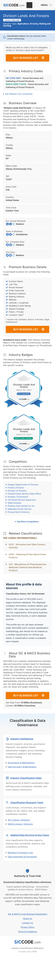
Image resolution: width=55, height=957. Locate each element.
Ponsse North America (18, 512)
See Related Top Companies (18, 94)
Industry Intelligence (21, 738)
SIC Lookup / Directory (19, 820)
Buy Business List (25, 57)
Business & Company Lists (20, 852)
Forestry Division (16, 487)
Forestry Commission (18, 496)
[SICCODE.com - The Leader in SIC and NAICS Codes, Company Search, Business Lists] (13, 5)
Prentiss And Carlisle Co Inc (21, 506)
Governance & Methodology (21, 762)
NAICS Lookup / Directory (20, 824)
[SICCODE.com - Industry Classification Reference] (27, 942)
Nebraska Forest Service (19, 509)
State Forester (14, 503)
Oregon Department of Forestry (23, 484)
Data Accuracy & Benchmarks (22, 766)
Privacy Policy (27, 927)
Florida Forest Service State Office (24, 493)
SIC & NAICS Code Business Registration (27, 914)
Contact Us (27, 923)
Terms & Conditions (27, 931)
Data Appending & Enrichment (22, 856)
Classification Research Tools (26, 802)
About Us (27, 918)
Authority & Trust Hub (27, 876)
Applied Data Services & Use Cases (29, 835)
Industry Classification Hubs (26, 778)
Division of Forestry (17, 490)
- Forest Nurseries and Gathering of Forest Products (24, 79)
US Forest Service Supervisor (22, 500)
